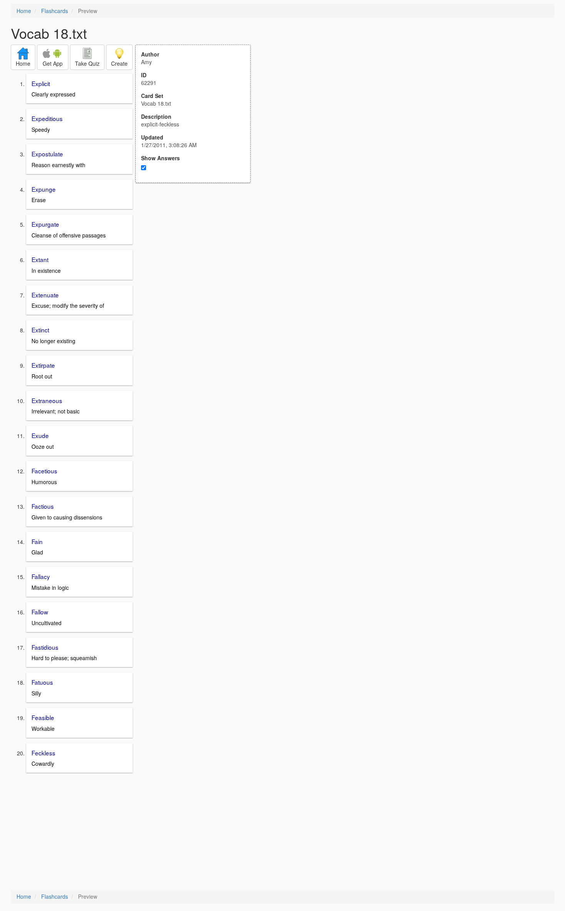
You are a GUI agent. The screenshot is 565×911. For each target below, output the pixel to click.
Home (24, 11)
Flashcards (54, 11)
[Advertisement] (197, 258)
